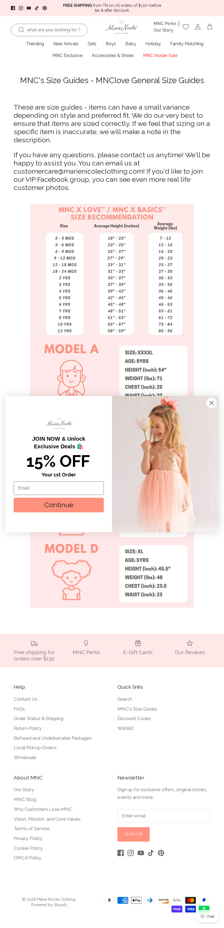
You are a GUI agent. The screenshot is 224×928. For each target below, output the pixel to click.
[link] (58, 423)
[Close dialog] (211, 403)
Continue (58, 505)
